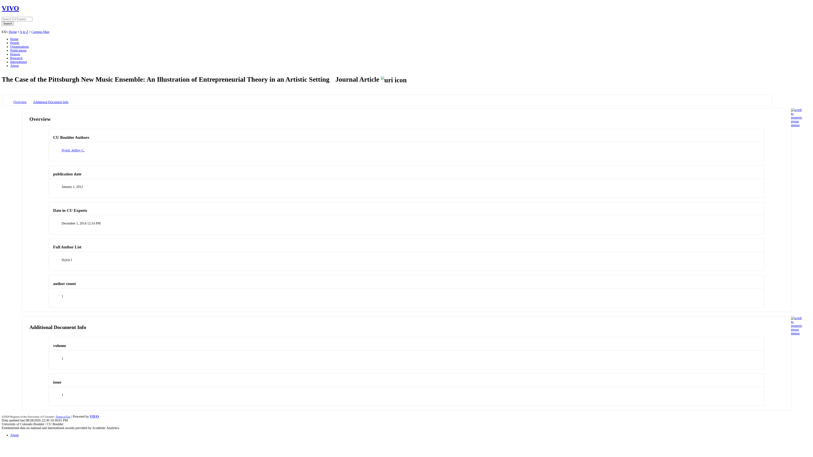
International (18, 62)
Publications (18, 50)
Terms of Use (63, 416)
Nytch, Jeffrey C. (73, 150)
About (14, 65)
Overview (20, 102)
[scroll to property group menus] (796, 125)
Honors (15, 54)
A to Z (24, 32)
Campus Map (40, 32)
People (14, 43)
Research (16, 58)
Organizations (19, 46)
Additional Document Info (50, 102)
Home (13, 32)
